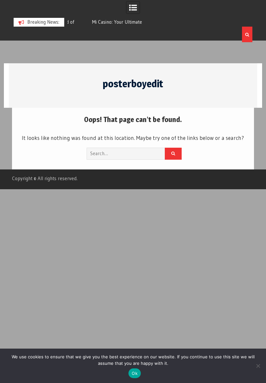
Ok (135, 373)
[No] (258, 366)
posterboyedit (133, 84)
